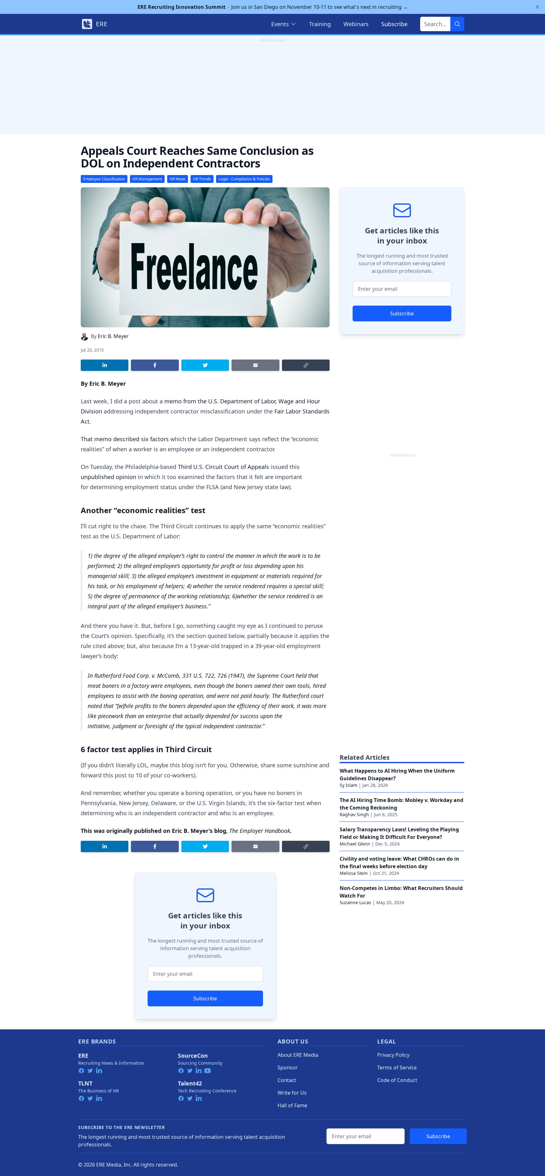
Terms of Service (397, 1067)
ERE (83, 1055)
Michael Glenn (355, 844)
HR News (177, 179)
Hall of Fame (292, 1105)
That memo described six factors (125, 439)
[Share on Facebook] (155, 365)
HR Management (147, 179)
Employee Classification (104, 179)
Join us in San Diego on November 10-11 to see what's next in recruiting (273, 6)
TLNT (85, 1083)
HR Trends (202, 179)
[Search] (457, 24)
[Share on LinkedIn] (104, 365)
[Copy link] (306, 365)
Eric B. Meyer (113, 336)
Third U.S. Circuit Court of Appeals (223, 467)
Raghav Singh (354, 814)
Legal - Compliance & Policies (244, 179)
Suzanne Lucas (355, 902)
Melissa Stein (354, 873)
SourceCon (193, 1055)
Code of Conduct (397, 1080)
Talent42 (190, 1083)
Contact (287, 1080)
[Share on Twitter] (205, 365)
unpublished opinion (108, 477)
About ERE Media (298, 1054)
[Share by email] (255, 365)
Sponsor (288, 1067)
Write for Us (292, 1092)
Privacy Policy (393, 1054)
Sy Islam (348, 785)
